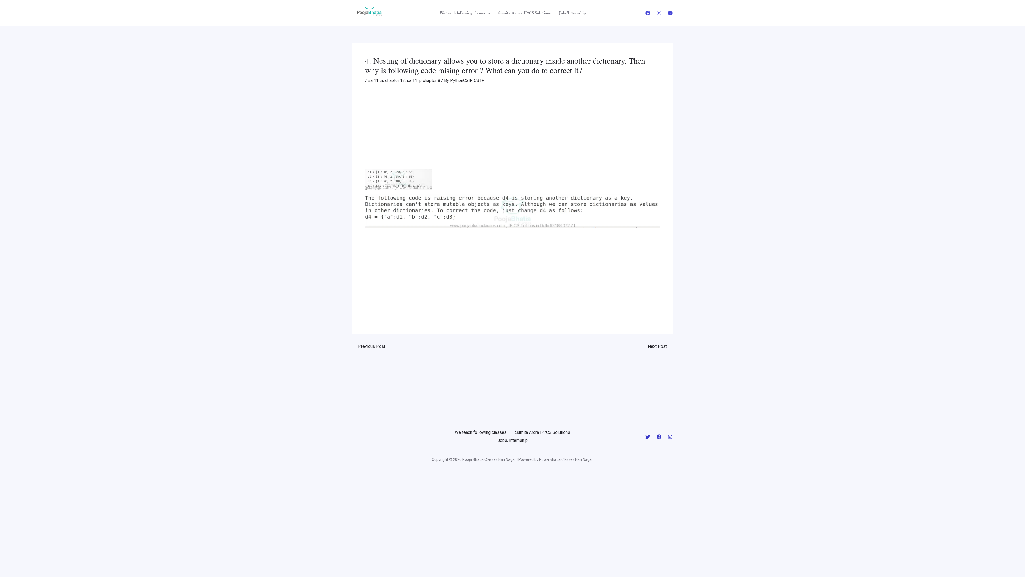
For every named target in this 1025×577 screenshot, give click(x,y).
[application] (487, 13)
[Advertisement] (512, 129)
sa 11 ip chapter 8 (423, 80)
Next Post (660, 346)
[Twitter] (647, 436)
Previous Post (369, 346)
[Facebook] (647, 13)
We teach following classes (462, 13)
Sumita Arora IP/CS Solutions (524, 13)
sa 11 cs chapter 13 (386, 80)
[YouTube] (670, 13)
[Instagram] (659, 13)
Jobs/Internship (572, 13)
